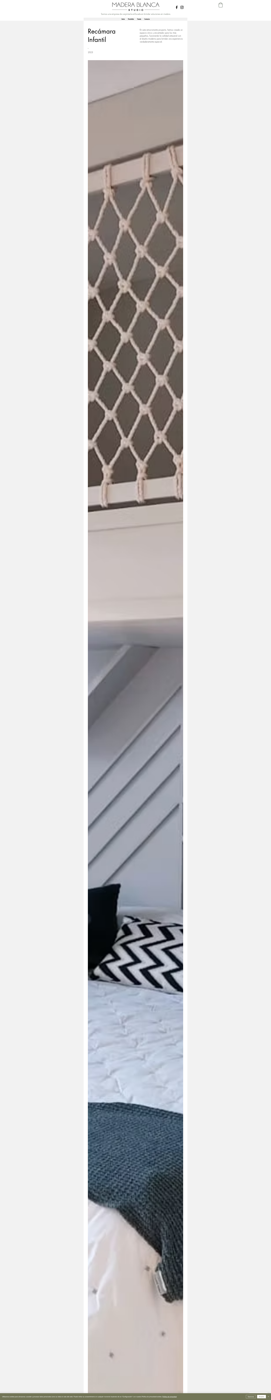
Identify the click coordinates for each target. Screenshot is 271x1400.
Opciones (251, 1397)
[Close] (268, 1396)
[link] (220, 4)
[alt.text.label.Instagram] (182, 7)
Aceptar (261, 1397)
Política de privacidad (169, 1397)
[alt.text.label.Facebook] (177, 7)
